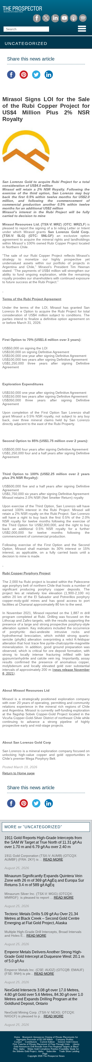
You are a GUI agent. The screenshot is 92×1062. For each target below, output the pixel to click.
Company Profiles (64, 1039)
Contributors (31, 1042)
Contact (18, 1042)
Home (17, 1037)
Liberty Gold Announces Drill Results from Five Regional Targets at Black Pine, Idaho (46, 1046)
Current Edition (47, 1042)
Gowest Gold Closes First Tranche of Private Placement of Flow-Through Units (45, 1043)
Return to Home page (18, 773)
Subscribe (51, 1051)
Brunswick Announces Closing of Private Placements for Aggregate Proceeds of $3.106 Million (47, 1038)
